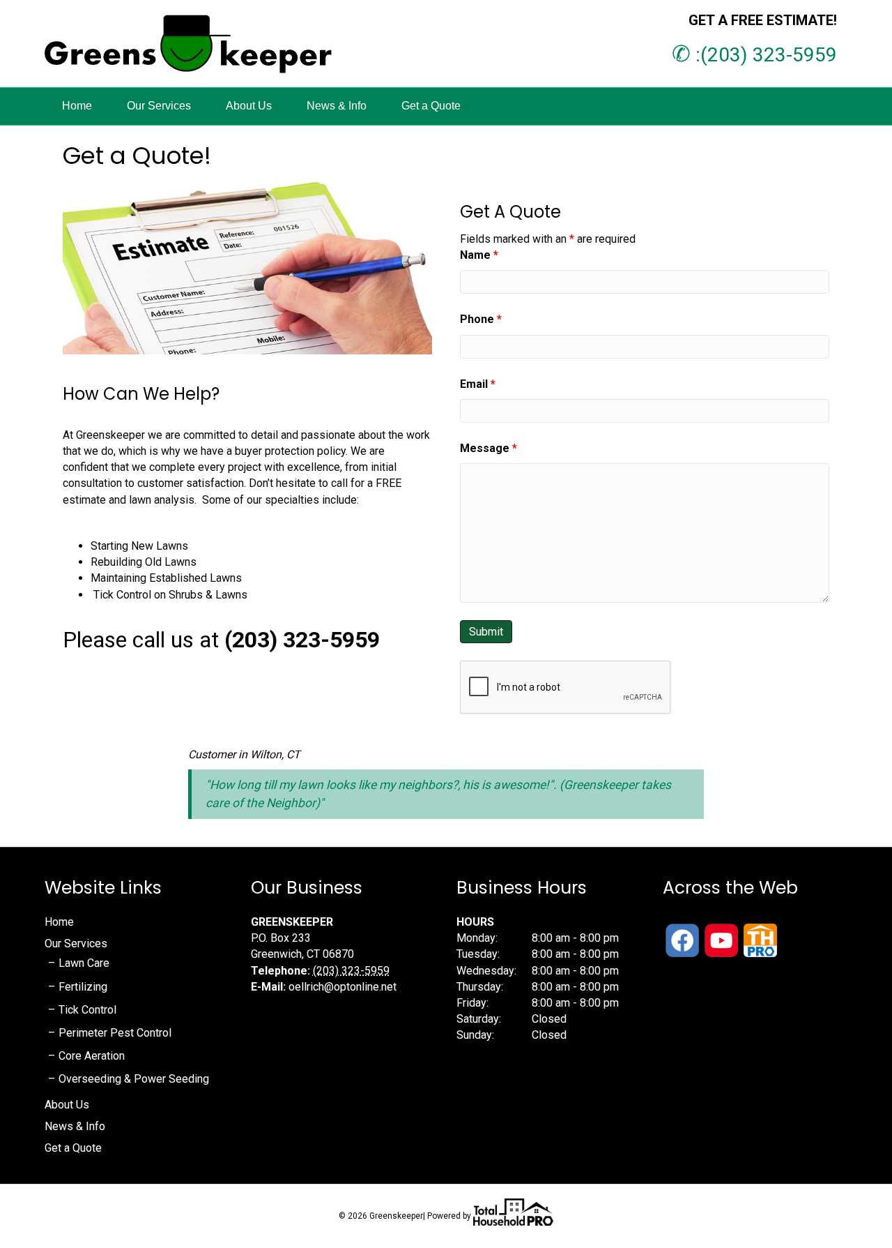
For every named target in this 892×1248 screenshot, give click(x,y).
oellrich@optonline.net (343, 986)
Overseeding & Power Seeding (134, 1078)
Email (477, 384)
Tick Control (87, 1009)
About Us (249, 106)
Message (488, 448)
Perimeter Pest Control (115, 1032)
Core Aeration (92, 1055)
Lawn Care (84, 963)
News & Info (337, 106)
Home (77, 106)
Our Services (159, 106)
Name (479, 255)
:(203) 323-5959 (754, 54)
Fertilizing (83, 986)
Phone (481, 319)
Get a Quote (431, 106)
